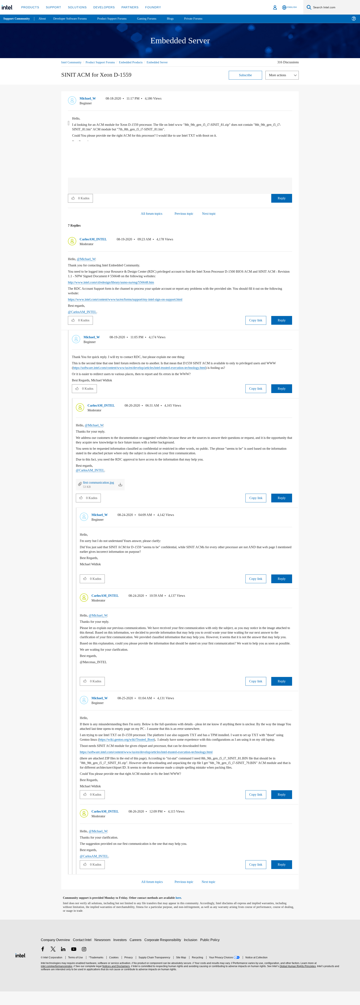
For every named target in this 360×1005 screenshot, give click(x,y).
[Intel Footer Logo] (20, 968)
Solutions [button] (75, 7)
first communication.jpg (100, 482)
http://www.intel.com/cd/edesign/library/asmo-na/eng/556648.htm (118, 282)
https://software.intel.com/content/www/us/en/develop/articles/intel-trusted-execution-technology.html (161, 367)
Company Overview (55, 953)
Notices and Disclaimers (115, 980)
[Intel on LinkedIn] (63, 963)
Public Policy (210, 953)
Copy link (256, 320)
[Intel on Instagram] (84, 963)
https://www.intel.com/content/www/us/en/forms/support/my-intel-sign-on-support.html (134, 299)
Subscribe (245, 74)
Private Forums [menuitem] (202, 18)
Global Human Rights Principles (297, 980)
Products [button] (29, 7)
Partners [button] (126, 7)
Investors (121, 953)
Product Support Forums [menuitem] (118, 18)
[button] (290, 99)
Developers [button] (101, 7)
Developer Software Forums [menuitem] (73, 18)
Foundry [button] (148, 7)
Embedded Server (167, 62)
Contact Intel (82, 953)
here (182, 911)
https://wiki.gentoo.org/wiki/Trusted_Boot (152, 748)
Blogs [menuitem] (178, 18)
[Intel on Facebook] (42, 963)
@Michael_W (87, 258)
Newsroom (103, 953)
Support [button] (52, 7)
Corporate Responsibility (163, 953)
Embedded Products (137, 62)
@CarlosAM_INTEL (82, 311)
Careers (136, 953)
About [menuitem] (43, 18)
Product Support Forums (104, 62)
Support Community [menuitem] (17, 18)
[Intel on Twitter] (53, 963)
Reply (281, 198)
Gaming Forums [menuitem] (154, 18)
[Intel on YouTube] (73, 963)
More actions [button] (278, 74)
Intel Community (72, 62)
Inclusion (191, 953)
